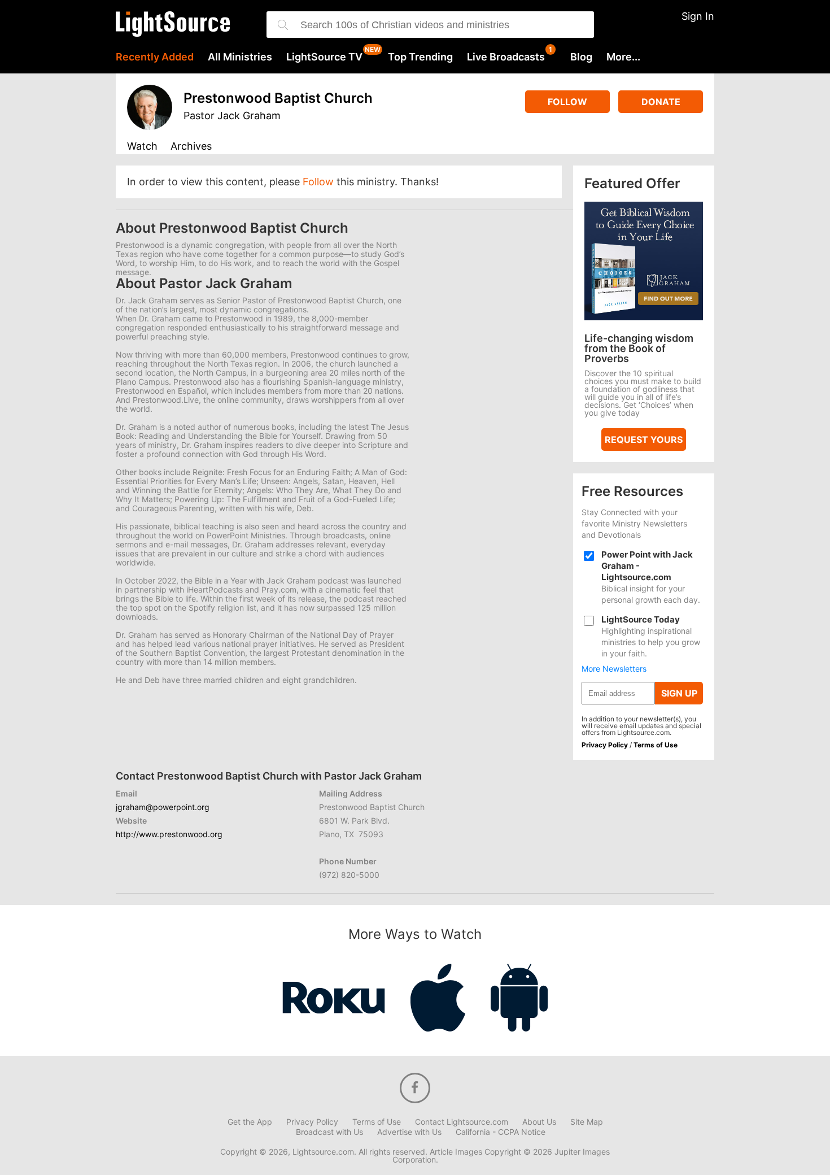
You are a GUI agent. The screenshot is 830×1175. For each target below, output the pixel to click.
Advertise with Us (409, 1132)
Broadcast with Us (329, 1132)
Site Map (586, 1122)
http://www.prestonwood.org (169, 834)
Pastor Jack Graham (232, 115)
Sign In (698, 16)
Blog (581, 57)
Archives (191, 146)
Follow (567, 101)
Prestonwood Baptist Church (278, 98)
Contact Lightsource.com (461, 1122)
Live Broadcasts (506, 57)
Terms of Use (656, 745)
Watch (142, 146)
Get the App (250, 1122)
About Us (539, 1122)
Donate (660, 101)
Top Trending (420, 57)
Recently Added (155, 57)
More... (623, 57)
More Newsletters (614, 669)
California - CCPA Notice (500, 1132)
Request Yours (644, 439)
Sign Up (679, 693)
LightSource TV (324, 57)
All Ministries (240, 57)
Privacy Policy (605, 745)
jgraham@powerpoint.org (162, 807)
